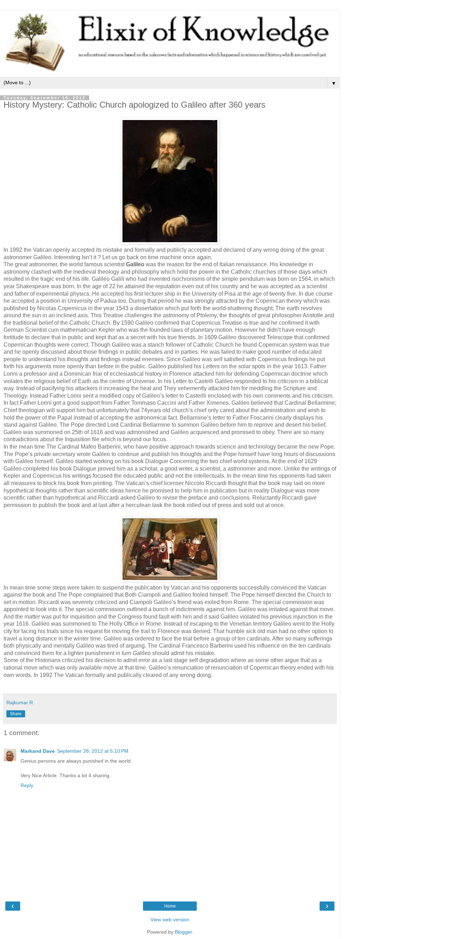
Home (170, 906)
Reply (27, 785)
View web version (169, 919)
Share (16, 713)
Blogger (183, 932)
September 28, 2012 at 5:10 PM (92, 751)
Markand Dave (38, 751)
